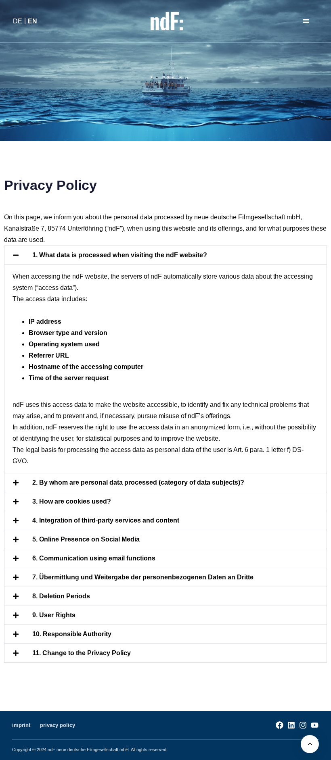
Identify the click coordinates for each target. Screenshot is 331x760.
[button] (307, 21)
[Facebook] (279, 725)
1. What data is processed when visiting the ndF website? (119, 255)
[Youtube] (314, 725)
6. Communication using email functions (93, 558)
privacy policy (57, 725)
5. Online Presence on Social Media (86, 539)
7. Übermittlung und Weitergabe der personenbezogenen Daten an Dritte (142, 577)
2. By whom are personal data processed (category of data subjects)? (138, 482)
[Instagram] (303, 725)
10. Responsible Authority (71, 634)
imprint (21, 725)
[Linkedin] (291, 725)
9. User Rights (53, 615)
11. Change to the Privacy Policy (81, 653)
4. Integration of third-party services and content (105, 520)
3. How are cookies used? (71, 501)
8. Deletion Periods (61, 596)
